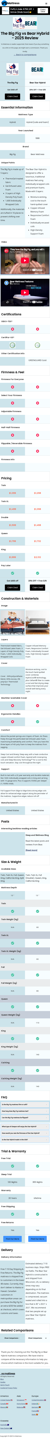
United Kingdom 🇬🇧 (39, 1400)
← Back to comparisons (25, 54)
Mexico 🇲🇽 (4, 1407)
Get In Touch (4, 1385)
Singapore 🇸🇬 (21, 1400)
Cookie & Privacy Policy (8, 1388)
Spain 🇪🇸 (35, 1414)
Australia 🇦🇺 (4, 1425)
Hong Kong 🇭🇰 (22, 1404)
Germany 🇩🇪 (36, 1407)
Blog (2, 1379)
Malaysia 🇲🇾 (21, 1407)
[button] (46, 3)
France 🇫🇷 (35, 1411)
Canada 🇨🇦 (4, 1404)
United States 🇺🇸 (6, 1400)
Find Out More (12, 1239)
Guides (2, 1382)
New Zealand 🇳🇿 (6, 1428)
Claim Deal (43, 10)
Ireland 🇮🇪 (35, 1404)
